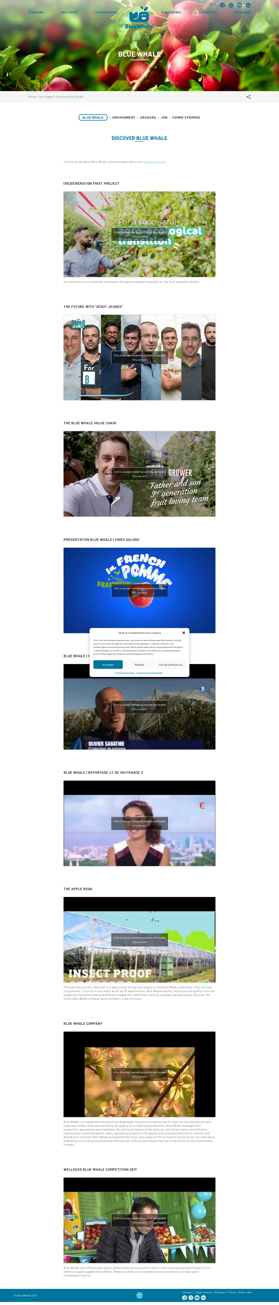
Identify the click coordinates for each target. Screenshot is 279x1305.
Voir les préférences (171, 664)
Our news (35, 12)
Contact (187, 1292)
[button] (184, 633)
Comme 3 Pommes (186, 117)
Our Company (171, 12)
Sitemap (220, 1292)
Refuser (139, 664)
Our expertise (106, 12)
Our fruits (69, 12)
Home (32, 96)
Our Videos (242, 12)
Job (164, 117)
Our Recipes (207, 12)
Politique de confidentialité (149, 672)
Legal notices (203, 1292)
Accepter (108, 664)
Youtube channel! (155, 161)
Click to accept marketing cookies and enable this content (139, 234)
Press (231, 1292)
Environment (124, 117)
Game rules (245, 1292)
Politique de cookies (125, 672)
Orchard (148, 117)
